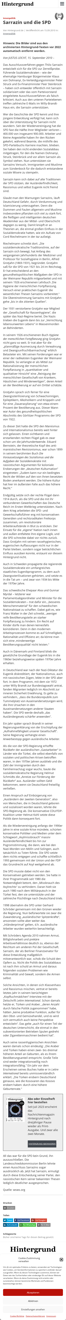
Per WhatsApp (29, 1225)
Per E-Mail (45, 1225)
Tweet (9, 1220)
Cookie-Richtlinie (17, 1316)
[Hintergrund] (18, 4)
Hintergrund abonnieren (42, 1144)
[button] (61, 1259)
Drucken (10, 1207)
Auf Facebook (23, 1220)
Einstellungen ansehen (33, 1309)
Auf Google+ (40, 1220)
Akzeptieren (33, 1292)
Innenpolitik (9, 33)
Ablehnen (33, 1300)
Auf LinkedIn (11, 1225)
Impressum (51, 1316)
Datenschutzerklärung (35, 1316)
